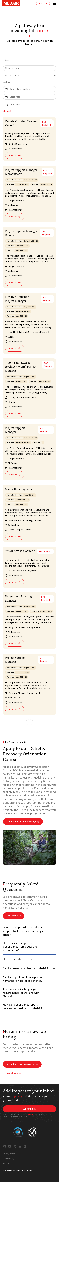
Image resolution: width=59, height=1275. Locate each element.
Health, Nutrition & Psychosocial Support (29, 332)
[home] (11, 3)
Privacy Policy (31, 1114)
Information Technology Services (25, 520)
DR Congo (12, 463)
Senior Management (18, 144)
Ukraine (11, 402)
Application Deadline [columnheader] (20, 89)
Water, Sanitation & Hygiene (22, 397)
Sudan (11, 337)
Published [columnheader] (15, 104)
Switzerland (13, 525)
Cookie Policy (8, 1158)
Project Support (16, 201)
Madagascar (13, 205)
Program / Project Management (24, 627)
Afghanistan (14, 632)
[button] (54, 3)
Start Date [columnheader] (15, 96)
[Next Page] (29, 722)
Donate (43, 3)
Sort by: (6, 82)
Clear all (7, 111)
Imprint (6, 1163)
